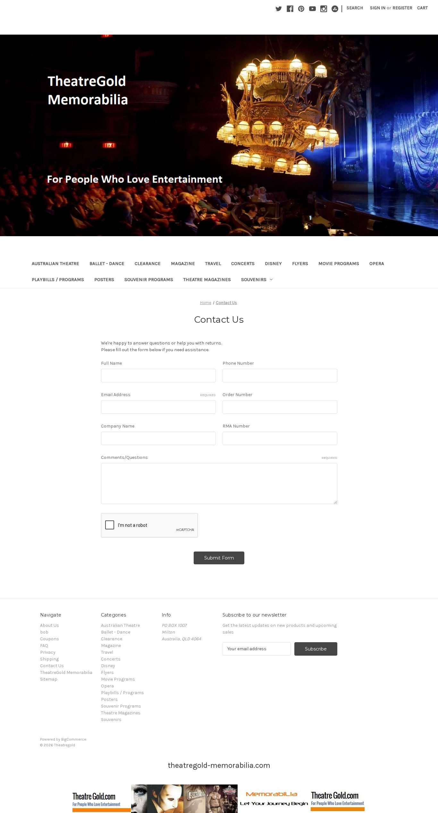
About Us (49, 625)
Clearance (148, 263)
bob (44, 632)
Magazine (183, 263)
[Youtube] (312, 8)
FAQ (44, 645)
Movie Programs (338, 263)
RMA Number (236, 426)
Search (355, 8)
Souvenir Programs (148, 279)
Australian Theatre (55, 263)
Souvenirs (253, 279)
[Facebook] (290, 8)
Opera (376, 263)
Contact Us (52, 665)
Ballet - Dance (106, 263)
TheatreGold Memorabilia (66, 672)
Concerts (243, 263)
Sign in (377, 8)
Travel (213, 263)
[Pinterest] (301, 8)
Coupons (49, 639)
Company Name (117, 426)
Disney (273, 263)
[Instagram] (323, 8)
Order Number (237, 394)
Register (402, 8)
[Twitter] (278, 8)
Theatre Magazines (207, 279)
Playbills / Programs (58, 279)
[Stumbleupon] (335, 8)
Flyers (300, 263)
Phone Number (238, 363)
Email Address (158, 394)
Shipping (49, 659)
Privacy (47, 652)
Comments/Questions (219, 457)
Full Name (111, 363)
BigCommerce (73, 739)
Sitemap (48, 679)
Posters (104, 279)
